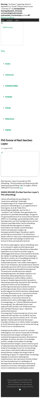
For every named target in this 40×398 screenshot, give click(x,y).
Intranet (10, 20)
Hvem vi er (9, 74)
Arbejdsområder (11, 85)
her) (21, 188)
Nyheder (8, 96)
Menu (3, 51)
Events (8, 107)
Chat (16, 20)
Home (7, 63)
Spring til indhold (7, 17)
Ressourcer (9, 118)
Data (2, 20)
